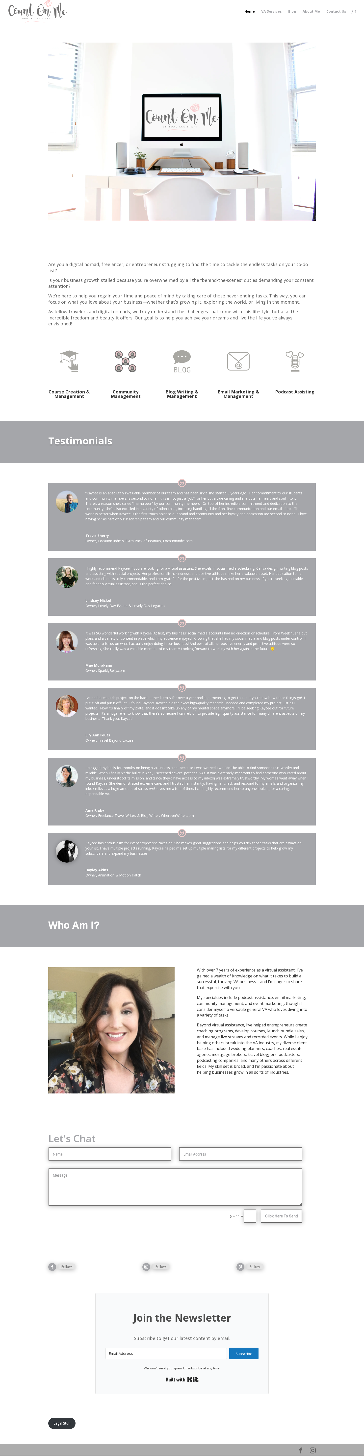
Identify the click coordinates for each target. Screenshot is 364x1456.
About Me (311, 12)
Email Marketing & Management (238, 394)
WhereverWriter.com (177, 815)
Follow (66, 1266)
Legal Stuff (62, 1423)
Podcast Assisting (294, 392)
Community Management (126, 394)
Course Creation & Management (69, 394)
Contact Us (336, 12)
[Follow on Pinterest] (240, 1267)
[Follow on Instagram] (146, 1267)
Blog (292, 12)
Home (249, 12)
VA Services (271, 12)
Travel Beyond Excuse (115, 740)
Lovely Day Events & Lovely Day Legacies (131, 605)
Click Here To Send (281, 1216)
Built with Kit (182, 1379)
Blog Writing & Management (181, 394)
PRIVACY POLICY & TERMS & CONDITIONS (177, 1420)
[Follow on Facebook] (52, 1267)
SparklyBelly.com (111, 670)
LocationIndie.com (178, 540)
